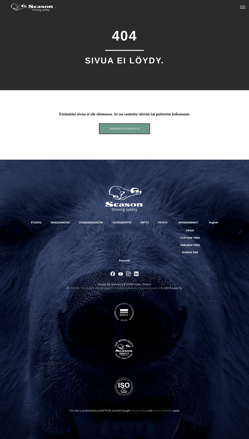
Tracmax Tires (190, 245)
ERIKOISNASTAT (60, 222)
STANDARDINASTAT (91, 222)
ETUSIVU (36, 222)
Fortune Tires (190, 238)
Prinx (190, 230)
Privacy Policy (139, 410)
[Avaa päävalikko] (242, 7)
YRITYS (144, 222)
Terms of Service (162, 410)
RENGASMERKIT (188, 222)
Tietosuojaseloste (126, 288)
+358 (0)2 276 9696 (80, 288)
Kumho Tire (190, 252)
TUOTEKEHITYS (121, 222)
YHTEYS (163, 222)
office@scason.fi (104, 288)
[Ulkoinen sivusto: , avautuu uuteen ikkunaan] (112, 274)
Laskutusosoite (149, 288)
